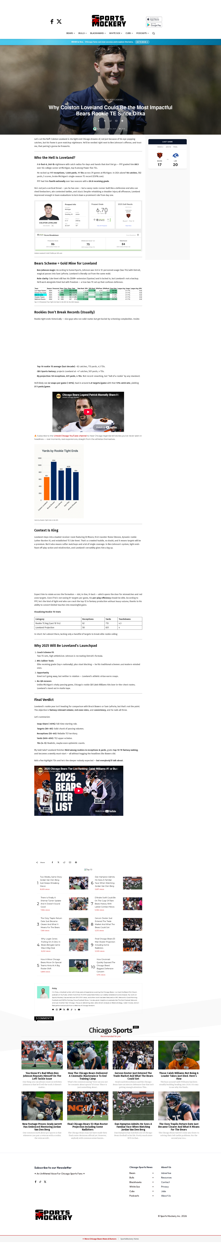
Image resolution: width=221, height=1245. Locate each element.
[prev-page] (106, 1146)
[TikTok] (72, 1009)
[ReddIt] (110, 120)
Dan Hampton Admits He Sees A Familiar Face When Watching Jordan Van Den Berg (133, 1126)
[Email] (116, 120)
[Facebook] (52, 22)
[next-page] (113, 1146)
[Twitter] (59, 22)
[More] (122, 120)
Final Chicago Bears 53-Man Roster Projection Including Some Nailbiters (88, 1126)
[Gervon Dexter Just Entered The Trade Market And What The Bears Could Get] (133, 1055)
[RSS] (64, 1009)
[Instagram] (57, 1009)
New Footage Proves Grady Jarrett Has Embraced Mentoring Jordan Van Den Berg (42, 1126)
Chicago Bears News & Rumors (110, 100)
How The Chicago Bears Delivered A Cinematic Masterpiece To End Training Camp (87, 1076)
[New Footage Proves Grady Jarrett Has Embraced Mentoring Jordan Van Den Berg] (42, 1105)
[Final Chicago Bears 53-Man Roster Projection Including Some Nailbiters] (87, 1105)
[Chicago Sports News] (108, 20)
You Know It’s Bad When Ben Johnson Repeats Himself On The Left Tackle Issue (42, 1076)
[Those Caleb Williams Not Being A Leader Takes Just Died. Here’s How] (178, 1055)
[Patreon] (60, 1009)
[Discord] (53, 1009)
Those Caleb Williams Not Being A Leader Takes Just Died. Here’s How (178, 1076)
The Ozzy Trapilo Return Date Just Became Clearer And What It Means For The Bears (179, 1126)
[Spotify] (68, 1009)
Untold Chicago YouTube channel (70, 436)
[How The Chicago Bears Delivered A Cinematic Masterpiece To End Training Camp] (87, 1055)
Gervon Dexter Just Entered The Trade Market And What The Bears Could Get (133, 1076)
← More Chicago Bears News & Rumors (99, 1239)
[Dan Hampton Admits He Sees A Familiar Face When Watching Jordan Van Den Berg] (133, 1105)
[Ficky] (95, 129)
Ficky (102, 129)
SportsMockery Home (129, 1239)
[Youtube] (79, 1009)
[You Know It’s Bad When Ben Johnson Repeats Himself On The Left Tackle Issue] (42, 1055)
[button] (153, 33)
